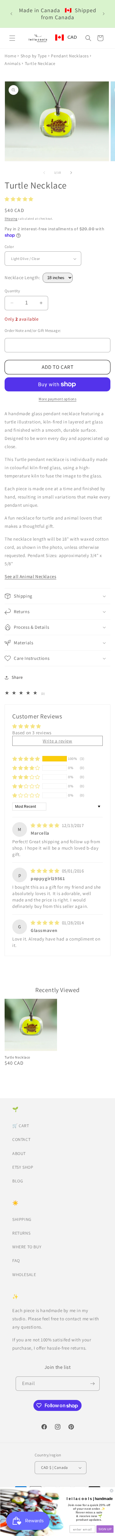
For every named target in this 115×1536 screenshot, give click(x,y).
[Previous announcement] (11, 13)
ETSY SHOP (22, 1167)
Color (9, 246)
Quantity (12, 290)
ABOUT (19, 1153)
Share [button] (17, 677)
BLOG (17, 1181)
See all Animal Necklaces (30, 576)
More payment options (57, 399)
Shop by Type (34, 56)
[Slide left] (44, 172)
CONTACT (21, 1139)
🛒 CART (20, 1125)
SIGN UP (105, 1529)
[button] (12, 38)
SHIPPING (22, 1219)
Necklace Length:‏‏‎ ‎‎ (24, 277)
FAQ (16, 1260)
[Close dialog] (111, 1491)
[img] (46, 825)
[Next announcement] (103, 13)
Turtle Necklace (17, 1057)
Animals (13, 63)
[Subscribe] (92, 1383)
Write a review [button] (57, 741)
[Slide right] (71, 172)
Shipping (11, 219)
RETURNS (21, 1233)
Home (10, 56)
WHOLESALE (24, 1274)
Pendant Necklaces (70, 56)
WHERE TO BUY (26, 1247)
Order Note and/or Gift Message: (33, 330)
